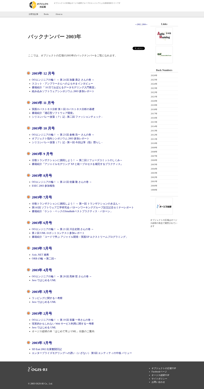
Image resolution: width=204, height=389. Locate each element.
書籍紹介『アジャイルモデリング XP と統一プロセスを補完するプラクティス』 (77, 164)
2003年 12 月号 (43, 73)
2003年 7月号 (42, 197)
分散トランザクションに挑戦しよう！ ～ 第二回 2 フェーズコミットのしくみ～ (77, 160)
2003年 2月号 (42, 313)
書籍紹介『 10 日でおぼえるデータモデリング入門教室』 (64, 87)
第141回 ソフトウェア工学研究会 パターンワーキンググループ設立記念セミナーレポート (83, 207)
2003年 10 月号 (43, 128)
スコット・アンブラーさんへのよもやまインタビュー (62, 83)
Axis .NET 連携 (40, 254)
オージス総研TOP (160, 375)
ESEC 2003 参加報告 (43, 185)
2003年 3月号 (42, 292)
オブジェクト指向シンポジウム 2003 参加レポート (60, 138)
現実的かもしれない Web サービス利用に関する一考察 (63, 323)
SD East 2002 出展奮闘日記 (47, 349)
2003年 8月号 (42, 176)
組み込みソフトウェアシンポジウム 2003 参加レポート (63, 91)
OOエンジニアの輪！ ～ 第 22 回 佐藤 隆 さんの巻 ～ (62, 182)
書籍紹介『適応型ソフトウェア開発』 (53, 113)
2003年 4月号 (42, 270)
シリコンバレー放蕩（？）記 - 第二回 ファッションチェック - (67, 116)
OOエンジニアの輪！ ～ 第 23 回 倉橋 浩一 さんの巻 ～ (63, 134)
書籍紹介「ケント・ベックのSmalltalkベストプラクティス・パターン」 (72, 211)
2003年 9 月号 (42, 154)
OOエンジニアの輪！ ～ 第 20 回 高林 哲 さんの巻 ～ (62, 276)
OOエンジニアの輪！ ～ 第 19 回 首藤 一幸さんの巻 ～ (63, 319)
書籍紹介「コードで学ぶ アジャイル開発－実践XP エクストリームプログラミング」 (80, 236)
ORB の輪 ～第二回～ (44, 258)
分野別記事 (33, 14)
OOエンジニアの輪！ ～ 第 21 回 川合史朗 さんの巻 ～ (63, 229)
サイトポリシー (159, 378)
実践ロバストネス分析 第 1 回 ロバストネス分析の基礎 (63, 109)
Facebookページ (159, 371)
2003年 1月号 (42, 343)
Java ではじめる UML (44, 280)
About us (58, 14)
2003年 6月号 (42, 223)
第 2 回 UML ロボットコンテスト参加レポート (58, 233)
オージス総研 (76, 3)
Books (46, 14)
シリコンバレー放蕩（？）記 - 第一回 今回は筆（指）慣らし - (67, 142)
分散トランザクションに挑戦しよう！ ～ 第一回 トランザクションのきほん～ (76, 203)
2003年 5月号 (42, 248)
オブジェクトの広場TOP (164, 368)
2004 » (144, 24)
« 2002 (138, 24)
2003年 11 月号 (43, 103)
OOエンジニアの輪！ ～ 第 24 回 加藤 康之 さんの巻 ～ (63, 79)
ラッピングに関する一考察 (47, 298)
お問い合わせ (158, 382)
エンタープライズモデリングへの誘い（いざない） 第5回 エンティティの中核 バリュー (82, 353)
